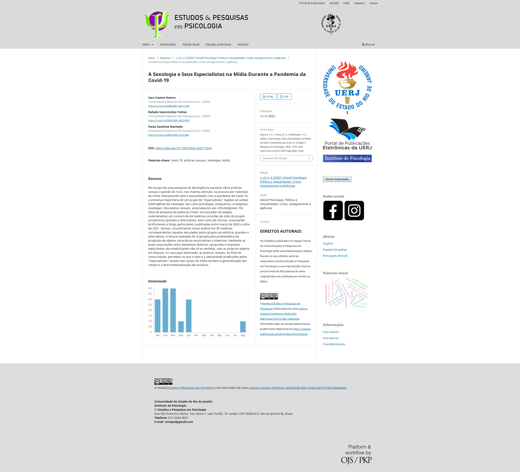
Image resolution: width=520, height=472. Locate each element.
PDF (286, 96)
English (328, 243)
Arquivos (165, 58)
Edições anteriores (218, 44)
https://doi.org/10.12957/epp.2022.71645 (183, 148)
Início (151, 58)
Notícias (243, 44)
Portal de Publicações (312, 3)
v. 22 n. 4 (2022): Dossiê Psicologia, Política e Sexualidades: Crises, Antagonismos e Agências (231, 58)
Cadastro (359, 3)
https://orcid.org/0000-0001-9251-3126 (168, 106)
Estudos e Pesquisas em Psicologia (190, 388)
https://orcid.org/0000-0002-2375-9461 (168, 135)
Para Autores (331, 338)
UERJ (346, 3)
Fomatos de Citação (275, 158)
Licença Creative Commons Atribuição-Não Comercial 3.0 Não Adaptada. (298, 388)
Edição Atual (191, 44)
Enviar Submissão (337, 179)
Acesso (373, 3)
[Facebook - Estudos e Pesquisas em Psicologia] (364, 219)
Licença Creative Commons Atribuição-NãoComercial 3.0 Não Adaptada (283, 314)
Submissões (168, 44)
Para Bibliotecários (334, 344)
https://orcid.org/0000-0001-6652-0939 (168, 120)
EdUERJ (334, 3)
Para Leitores (331, 332)
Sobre (146, 44)
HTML (270, 96)
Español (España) (335, 250)
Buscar (370, 44)
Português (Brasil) (335, 256)
